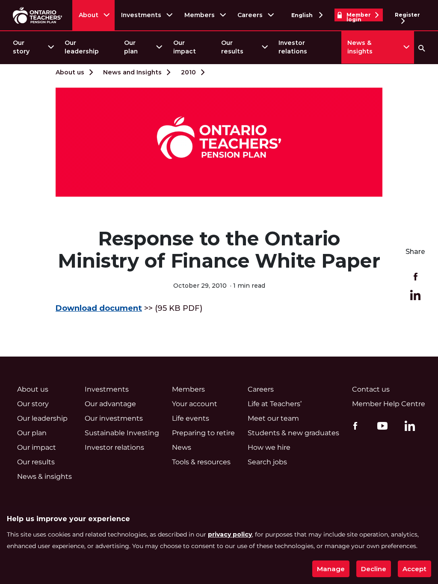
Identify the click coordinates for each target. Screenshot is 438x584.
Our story (21, 47)
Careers (250, 15)
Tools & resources (201, 462)
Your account (194, 404)
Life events (190, 418)
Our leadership (82, 47)
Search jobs (267, 462)
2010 (188, 72)
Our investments (114, 418)
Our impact (184, 47)
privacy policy (230, 534)
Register (407, 15)
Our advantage (110, 404)
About (88, 15)
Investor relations (292, 47)
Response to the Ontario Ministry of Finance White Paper (219, 249)
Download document (99, 308)
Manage (331, 569)
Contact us (371, 389)
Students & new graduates (293, 433)
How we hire (269, 447)
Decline (373, 569)
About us (70, 72)
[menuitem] (33, 47)
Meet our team (273, 418)
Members (199, 15)
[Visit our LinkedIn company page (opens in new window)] (407, 427)
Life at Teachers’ (275, 404)
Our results (232, 47)
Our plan (131, 47)
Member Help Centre (388, 404)
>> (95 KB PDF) (129, 308)
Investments (141, 15)
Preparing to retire (203, 433)
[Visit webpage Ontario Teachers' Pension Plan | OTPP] (37, 15)
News (181, 447)
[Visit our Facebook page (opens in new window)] (353, 425)
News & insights (360, 47)
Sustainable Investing (122, 433)
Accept (414, 569)
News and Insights (132, 72)
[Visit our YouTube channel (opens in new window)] (380, 425)
